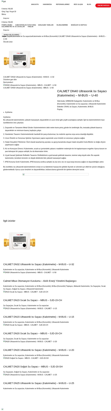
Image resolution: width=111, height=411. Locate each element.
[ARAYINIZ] (106, 18)
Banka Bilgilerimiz (11, 35)
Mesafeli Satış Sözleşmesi (12, 395)
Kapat (4, 36)
